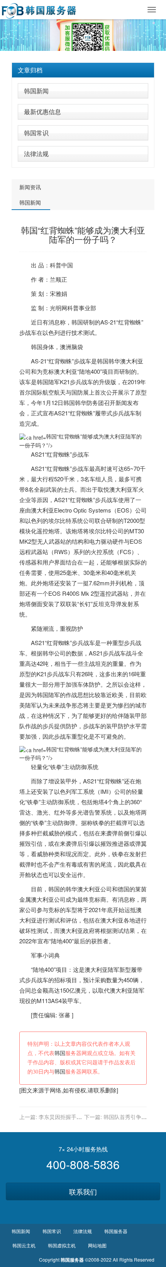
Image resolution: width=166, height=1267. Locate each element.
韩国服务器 (115, 1231)
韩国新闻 (36, 90)
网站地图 (97, 1245)
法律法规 (36, 153)
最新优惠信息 (42, 111)
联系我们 (83, 1191)
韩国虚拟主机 (62, 1245)
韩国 (77, 322)
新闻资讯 (30, 187)
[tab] (83, 70)
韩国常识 (36, 132)
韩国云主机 (24, 1245)
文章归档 (30, 70)
